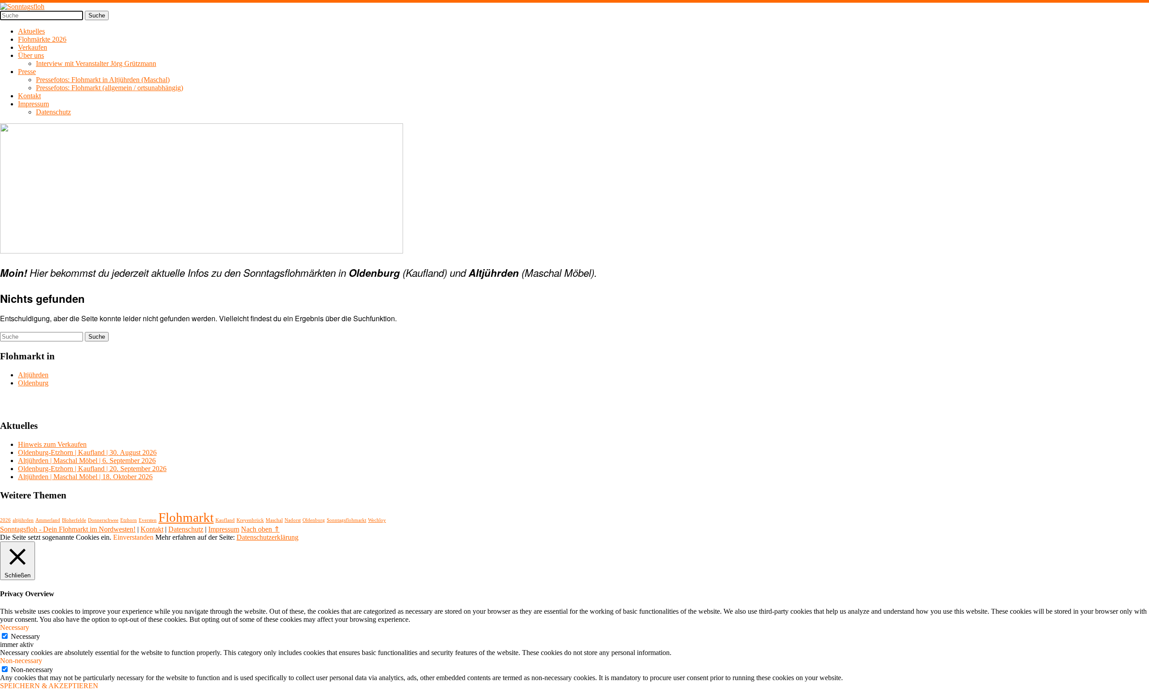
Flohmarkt (186, 517)
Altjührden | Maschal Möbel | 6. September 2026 (87, 460)
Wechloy (377, 520)
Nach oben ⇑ (260, 529)
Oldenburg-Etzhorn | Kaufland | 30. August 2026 (87, 452)
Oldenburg (33, 383)
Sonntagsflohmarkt (346, 520)
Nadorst (293, 520)
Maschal (274, 520)
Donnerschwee (103, 520)
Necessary (25, 636)
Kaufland (225, 520)
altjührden (23, 520)
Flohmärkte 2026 (42, 39)
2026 (5, 520)
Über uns (31, 55)
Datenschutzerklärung (267, 537)
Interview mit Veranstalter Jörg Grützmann (96, 63)
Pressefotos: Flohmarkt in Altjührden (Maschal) (103, 79)
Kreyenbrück (250, 520)
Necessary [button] (14, 627)
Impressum (33, 104)
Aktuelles (31, 31)
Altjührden (33, 375)
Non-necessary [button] (21, 660)
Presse (27, 71)
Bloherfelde (74, 520)
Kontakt (29, 96)
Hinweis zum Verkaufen (52, 444)
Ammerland (47, 520)
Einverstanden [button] (133, 537)
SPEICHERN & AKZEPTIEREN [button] (49, 686)
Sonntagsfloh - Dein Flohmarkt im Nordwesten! (68, 529)
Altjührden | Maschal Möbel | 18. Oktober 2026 (85, 476)
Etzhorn (128, 520)
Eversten (148, 520)
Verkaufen (32, 47)
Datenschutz (53, 112)
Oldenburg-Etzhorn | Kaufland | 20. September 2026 (92, 468)
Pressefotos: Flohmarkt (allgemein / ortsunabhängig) (109, 88)
